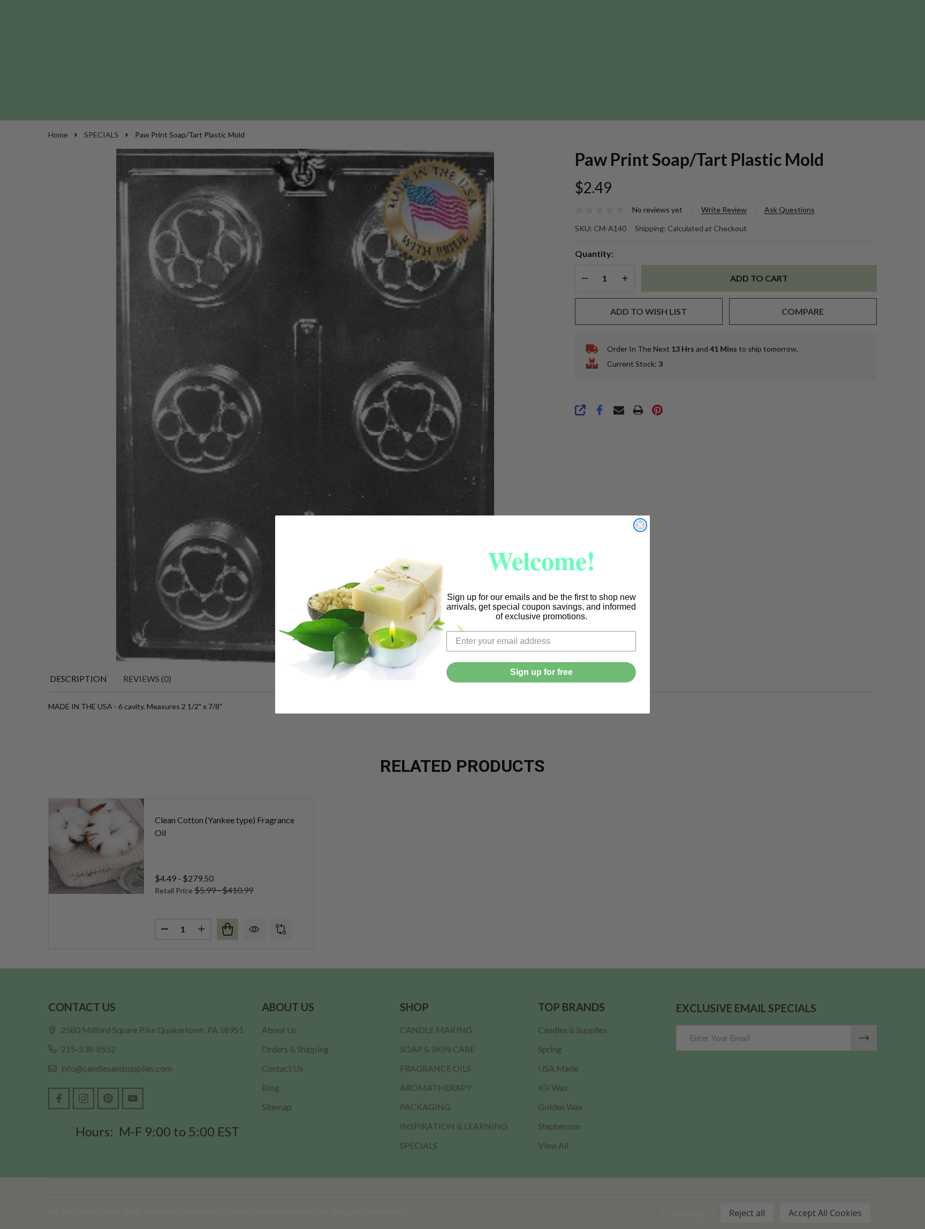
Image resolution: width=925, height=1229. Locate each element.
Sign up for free (541, 672)
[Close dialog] (640, 525)
